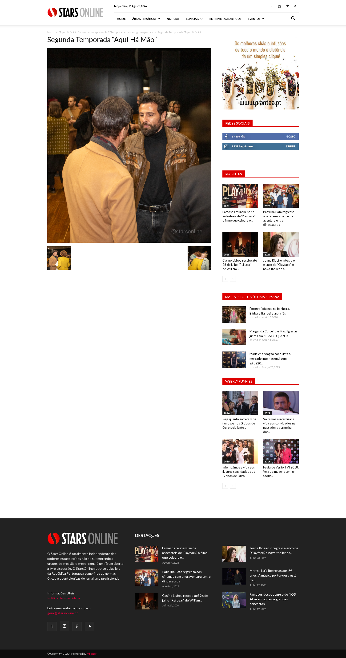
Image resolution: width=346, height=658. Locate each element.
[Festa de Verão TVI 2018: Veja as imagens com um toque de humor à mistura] (281, 451)
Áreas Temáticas (144, 18)
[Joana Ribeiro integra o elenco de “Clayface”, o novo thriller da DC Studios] (281, 244)
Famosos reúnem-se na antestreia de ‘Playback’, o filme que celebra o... (239, 216)
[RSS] (295, 6)
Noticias (173, 18)
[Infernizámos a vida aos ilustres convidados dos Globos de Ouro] (240, 451)
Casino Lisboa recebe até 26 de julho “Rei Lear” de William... (239, 264)
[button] (293, 19)
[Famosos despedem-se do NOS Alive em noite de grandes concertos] (234, 600)
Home (121, 18)
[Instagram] (279, 6)
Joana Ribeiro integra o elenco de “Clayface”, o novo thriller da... (279, 264)
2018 (267, 461)
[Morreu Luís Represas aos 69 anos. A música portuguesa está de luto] (234, 576)
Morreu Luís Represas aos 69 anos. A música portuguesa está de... (273, 575)
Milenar (92, 653)
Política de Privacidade (63, 598)
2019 (226, 461)
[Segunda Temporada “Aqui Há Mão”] (129, 241)
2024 (226, 413)
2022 (267, 413)
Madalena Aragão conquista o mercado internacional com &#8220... (270, 358)
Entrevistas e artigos (225, 18)
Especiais (192, 18)
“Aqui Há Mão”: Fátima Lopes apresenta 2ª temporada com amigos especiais (106, 32)
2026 (226, 206)
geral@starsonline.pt (62, 613)
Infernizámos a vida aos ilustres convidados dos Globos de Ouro (238, 471)
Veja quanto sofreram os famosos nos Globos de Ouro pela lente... (239, 423)
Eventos (254, 18)
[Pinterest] (287, 6)
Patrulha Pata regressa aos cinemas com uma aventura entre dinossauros (186, 576)
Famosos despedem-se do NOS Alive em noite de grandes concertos (273, 599)
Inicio (50, 32)
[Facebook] (271, 6)
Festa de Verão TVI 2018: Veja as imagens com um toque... (281, 471)
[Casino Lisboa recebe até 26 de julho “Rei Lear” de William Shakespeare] (240, 244)
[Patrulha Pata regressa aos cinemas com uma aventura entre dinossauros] (281, 196)
